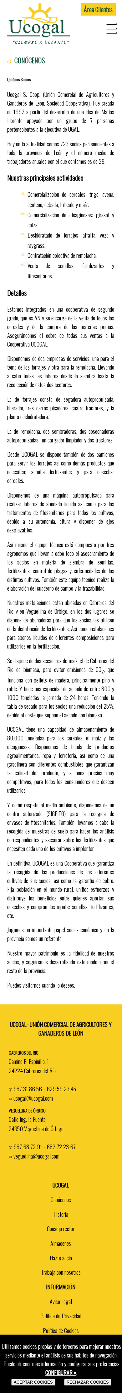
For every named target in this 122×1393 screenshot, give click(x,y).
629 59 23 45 (61, 1088)
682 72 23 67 (61, 1146)
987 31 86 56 (27, 1088)
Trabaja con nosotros (61, 1272)
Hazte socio (61, 1258)
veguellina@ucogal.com (36, 1156)
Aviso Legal (61, 1301)
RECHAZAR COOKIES (88, 1382)
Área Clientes (98, 9)
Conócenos (61, 1199)
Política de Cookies (61, 1330)
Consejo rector (60, 1228)
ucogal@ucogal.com (33, 1098)
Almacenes (60, 1243)
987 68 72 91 (27, 1146)
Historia (60, 1214)
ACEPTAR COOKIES (33, 1382)
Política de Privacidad (60, 1315)
